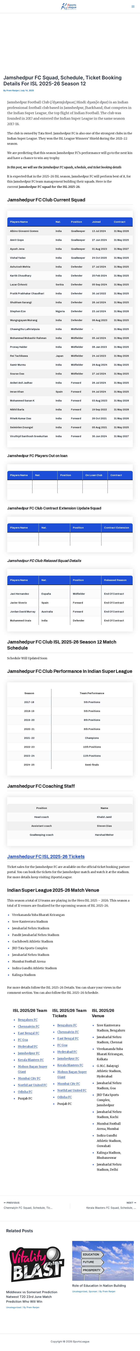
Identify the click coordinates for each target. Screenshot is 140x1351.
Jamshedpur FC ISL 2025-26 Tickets (46, 856)
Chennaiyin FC (28, 1026)
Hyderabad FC (28, 1046)
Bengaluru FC (27, 1020)
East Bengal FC (28, 1033)
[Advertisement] (70, 39)
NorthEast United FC (32, 1085)
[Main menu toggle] (133, 6)
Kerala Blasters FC (31, 1060)
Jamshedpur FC (29, 1053)
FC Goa (23, 1040)
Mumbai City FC (29, 1078)
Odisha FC (25, 1092)
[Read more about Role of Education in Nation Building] (103, 1260)
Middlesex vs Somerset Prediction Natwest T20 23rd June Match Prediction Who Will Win (31, 1296)
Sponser (93, 1291)
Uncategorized (13, 1307)
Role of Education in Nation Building (99, 1285)
